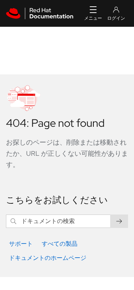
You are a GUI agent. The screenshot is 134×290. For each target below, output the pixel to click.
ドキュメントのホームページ (47, 258)
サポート (21, 244)
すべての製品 (59, 244)
